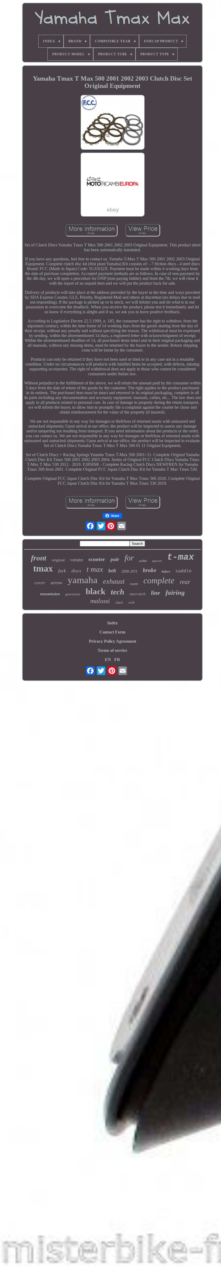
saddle (183, 571)
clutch (119, 602)
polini (143, 560)
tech (117, 591)
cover (39, 582)
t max (95, 569)
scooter (96, 559)
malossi (100, 600)
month (134, 584)
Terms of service (112, 650)
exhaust (114, 581)
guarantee (72, 594)
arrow (56, 582)
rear (185, 582)
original (58, 560)
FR (117, 659)
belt (112, 570)
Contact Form (112, 632)
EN (108, 659)
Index (112, 623)
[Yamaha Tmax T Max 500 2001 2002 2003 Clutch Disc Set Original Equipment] (112, 122)
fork (62, 570)
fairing (175, 592)
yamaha (83, 580)
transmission (50, 594)
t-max (180, 557)
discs (76, 570)
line (155, 592)
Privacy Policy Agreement (112, 641)
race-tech (138, 594)
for (129, 557)
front (38, 558)
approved (157, 560)
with (131, 602)
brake (149, 570)
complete (158, 580)
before (166, 571)
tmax (43, 568)
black (95, 591)
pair (114, 559)
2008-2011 (129, 571)
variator (76, 560)
